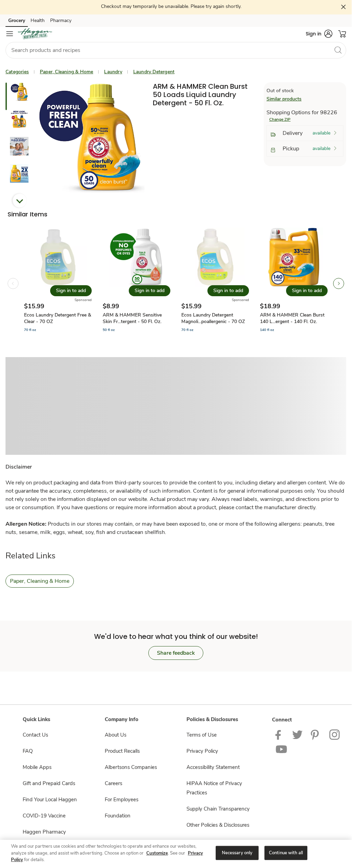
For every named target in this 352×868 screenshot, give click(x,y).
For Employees (121, 799)
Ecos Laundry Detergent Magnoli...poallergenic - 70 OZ (213, 318)
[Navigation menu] (9, 34)
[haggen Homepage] (35, 33)
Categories (17, 71)
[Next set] (338, 283)
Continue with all (286, 852)
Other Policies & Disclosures (217, 825)
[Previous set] (13, 283)
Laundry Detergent (153, 71)
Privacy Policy (202, 751)
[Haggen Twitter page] (297, 734)
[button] (319, 33)
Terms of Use (201, 734)
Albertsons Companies (131, 767)
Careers (113, 783)
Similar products (284, 99)
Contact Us (35, 734)
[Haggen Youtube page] (281, 749)
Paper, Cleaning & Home (66, 71)
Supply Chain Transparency (218, 808)
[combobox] (175, 50)
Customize (157, 853)
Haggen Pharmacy (44, 831)
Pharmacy (60, 20)
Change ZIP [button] (280, 119)
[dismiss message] (343, 6)
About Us (115, 734)
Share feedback (176, 653)
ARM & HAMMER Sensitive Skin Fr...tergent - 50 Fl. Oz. (132, 318)
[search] (337, 49)
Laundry (113, 71)
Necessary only (237, 852)
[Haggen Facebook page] (280, 734)
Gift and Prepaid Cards (49, 783)
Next (19, 200)
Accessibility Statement (213, 767)
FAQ (28, 751)
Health (38, 20)
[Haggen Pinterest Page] (316, 734)
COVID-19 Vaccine (44, 815)
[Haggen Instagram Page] (335, 734)
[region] (176, 853)
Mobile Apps (37, 767)
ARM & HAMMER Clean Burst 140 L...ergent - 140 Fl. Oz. (292, 318)
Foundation (117, 815)
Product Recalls (122, 751)
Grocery (16, 20)
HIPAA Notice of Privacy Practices (214, 788)
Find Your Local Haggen (50, 799)
